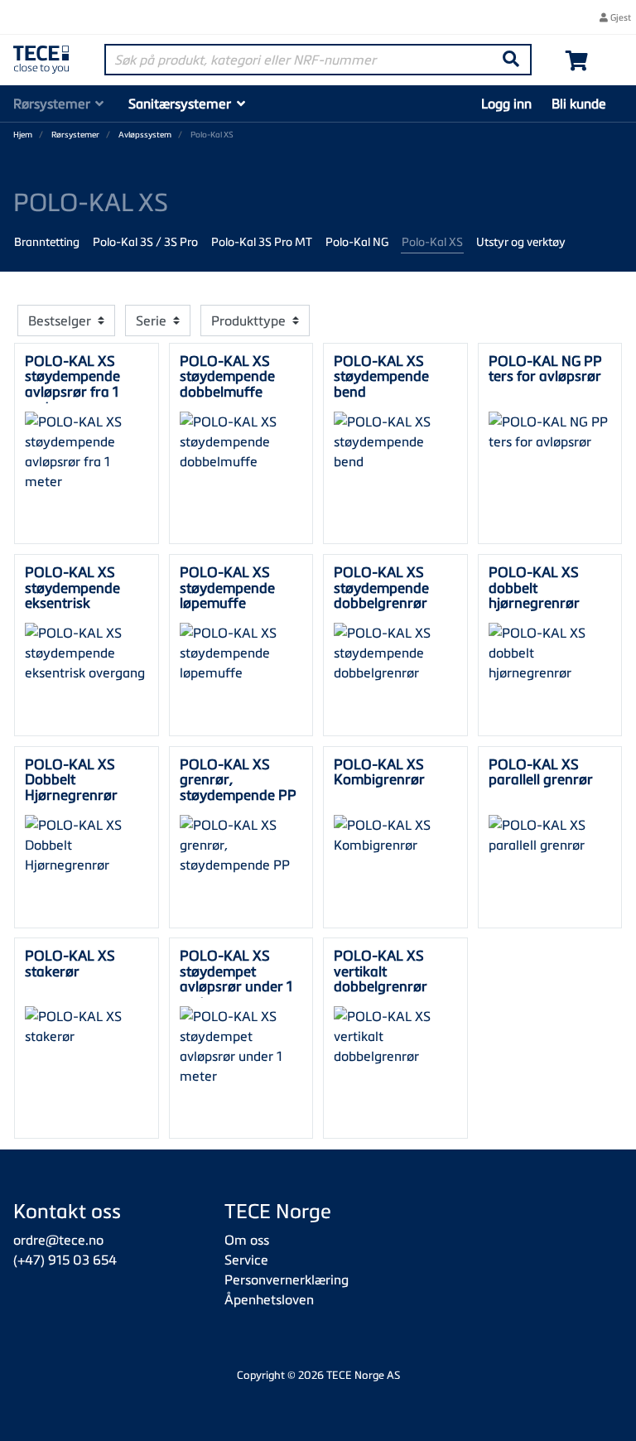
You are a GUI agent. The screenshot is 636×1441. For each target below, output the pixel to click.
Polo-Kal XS (432, 241)
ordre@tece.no (58, 1240)
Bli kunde (579, 103)
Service (246, 1260)
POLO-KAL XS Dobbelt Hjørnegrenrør (71, 779)
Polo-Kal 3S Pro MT (261, 241)
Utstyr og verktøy (521, 241)
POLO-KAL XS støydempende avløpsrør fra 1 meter (72, 383)
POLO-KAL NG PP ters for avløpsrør (545, 368)
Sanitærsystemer (179, 103)
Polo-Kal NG (356, 241)
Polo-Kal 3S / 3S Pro (145, 241)
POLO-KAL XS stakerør (70, 963)
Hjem (22, 134)
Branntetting (47, 241)
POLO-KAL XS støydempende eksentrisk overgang (72, 594)
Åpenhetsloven (269, 1299)
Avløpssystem (144, 134)
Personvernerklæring (286, 1279)
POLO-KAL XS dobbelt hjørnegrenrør (534, 587)
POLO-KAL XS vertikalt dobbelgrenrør (380, 970)
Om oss (246, 1240)
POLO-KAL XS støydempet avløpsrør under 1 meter (236, 978)
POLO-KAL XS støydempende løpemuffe (227, 587)
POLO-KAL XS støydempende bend (381, 376)
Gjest (619, 17)
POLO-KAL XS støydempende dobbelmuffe (227, 376)
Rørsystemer (51, 103)
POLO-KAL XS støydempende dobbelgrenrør (381, 587)
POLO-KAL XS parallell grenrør (541, 771)
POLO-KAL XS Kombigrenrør (379, 771)
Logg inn (506, 103)
